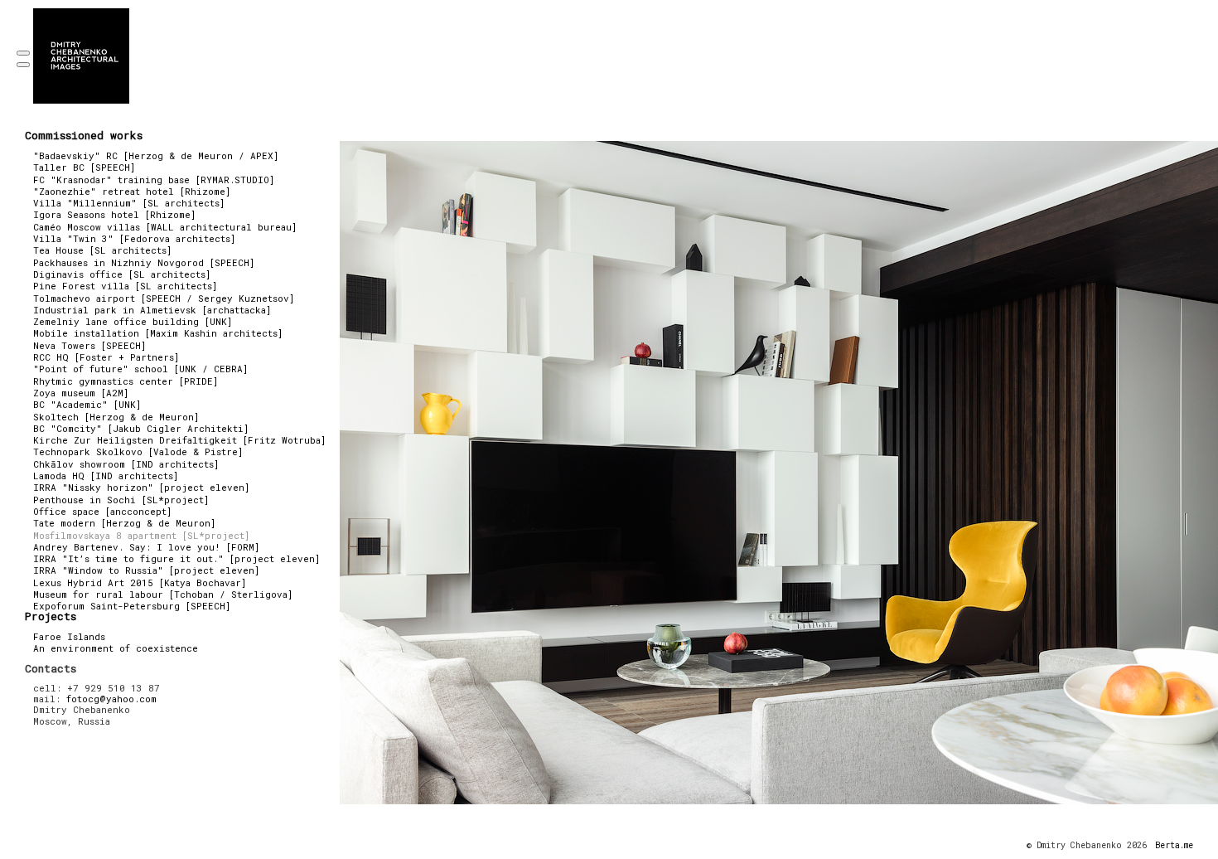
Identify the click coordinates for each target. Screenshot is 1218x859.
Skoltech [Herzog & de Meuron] (116, 416)
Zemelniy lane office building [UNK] (132, 321)
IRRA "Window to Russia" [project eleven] (146, 570)
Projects (50, 616)
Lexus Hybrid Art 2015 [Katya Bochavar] (139, 582)
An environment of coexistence (115, 648)
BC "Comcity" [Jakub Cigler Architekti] (141, 428)
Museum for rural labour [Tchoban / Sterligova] (162, 594)
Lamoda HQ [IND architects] (105, 475)
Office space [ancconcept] (102, 511)
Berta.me (1174, 845)
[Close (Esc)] (23, 53)
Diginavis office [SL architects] (121, 274)
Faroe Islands (69, 636)
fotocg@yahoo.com (111, 698)
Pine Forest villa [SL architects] (125, 285)
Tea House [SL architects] (102, 250)
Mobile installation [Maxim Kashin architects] (158, 333)
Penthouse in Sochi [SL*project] (121, 499)
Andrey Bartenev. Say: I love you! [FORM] (146, 547)
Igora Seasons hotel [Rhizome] (114, 214)
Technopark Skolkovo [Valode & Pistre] (138, 451)
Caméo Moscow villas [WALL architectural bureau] (165, 227)
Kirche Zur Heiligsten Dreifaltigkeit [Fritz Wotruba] (179, 440)
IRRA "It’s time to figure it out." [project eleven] (176, 558)
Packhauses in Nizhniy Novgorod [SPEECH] (143, 262)
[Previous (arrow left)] (23, 64)
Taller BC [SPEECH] (84, 167)
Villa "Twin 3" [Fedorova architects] (134, 238)
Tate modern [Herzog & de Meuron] (124, 523)
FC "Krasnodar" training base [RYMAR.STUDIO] (153, 179)
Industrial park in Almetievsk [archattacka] (152, 309)
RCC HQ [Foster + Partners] (106, 357)
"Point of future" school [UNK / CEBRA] (140, 368)
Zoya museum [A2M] (80, 392)
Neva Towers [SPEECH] (89, 345)
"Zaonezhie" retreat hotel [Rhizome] (131, 191)
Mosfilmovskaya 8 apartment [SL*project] (141, 535)
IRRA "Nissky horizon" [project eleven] (141, 487)
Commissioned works (84, 135)
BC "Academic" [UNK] (87, 404)
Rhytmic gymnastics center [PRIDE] (125, 381)
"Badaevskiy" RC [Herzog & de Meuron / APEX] (155, 155)
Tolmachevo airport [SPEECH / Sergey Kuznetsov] (163, 298)
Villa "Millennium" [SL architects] (129, 203)
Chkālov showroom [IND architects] (126, 464)
